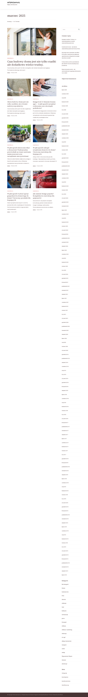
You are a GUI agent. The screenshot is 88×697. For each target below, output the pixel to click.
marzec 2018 (65, 410)
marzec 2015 (65, 542)
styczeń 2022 (65, 274)
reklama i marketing (67, 629)
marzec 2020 (65, 346)
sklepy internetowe (66, 641)
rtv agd (63, 637)
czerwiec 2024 (65, 178)
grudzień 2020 (65, 322)
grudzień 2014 (65, 554)
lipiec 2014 (64, 574)
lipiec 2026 (64, 89)
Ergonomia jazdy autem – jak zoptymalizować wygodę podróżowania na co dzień (71, 71)
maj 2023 (64, 218)
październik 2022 (66, 238)
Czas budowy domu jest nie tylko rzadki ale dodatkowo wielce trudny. (31, 63)
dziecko (64, 599)
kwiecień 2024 (65, 186)
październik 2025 (66, 125)
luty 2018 (64, 414)
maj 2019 (64, 370)
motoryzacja (65, 614)
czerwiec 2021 (65, 302)
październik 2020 (66, 326)
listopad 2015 (65, 510)
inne (63, 607)
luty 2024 (64, 194)
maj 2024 (64, 182)
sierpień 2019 (65, 362)
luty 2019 (64, 374)
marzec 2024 (65, 190)
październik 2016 (66, 466)
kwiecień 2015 (65, 538)
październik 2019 (66, 358)
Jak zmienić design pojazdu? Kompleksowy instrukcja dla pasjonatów (43, 196)
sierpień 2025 (65, 133)
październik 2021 (66, 286)
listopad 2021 (65, 282)
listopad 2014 (65, 558)
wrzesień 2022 (65, 242)
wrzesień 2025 (65, 129)
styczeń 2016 (65, 502)
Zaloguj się (64, 673)
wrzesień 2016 (65, 470)
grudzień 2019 (65, 354)
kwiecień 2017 (65, 446)
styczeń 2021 (65, 318)
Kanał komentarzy (66, 681)
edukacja (64, 603)
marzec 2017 (65, 450)
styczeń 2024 (65, 198)
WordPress (60, 694)
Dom (63, 595)
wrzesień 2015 (65, 518)
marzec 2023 (65, 226)
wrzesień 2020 (65, 330)
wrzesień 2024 (65, 170)
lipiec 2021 (64, 298)
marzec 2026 (65, 105)
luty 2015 (64, 546)
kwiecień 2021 (65, 306)
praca (63, 618)
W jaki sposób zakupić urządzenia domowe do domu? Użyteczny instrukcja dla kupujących (44, 151)
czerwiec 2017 (65, 442)
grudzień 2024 (65, 158)
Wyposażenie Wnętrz (67, 656)
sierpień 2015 (65, 522)
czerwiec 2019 (65, 366)
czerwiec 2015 (65, 530)
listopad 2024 (65, 162)
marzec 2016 (65, 494)
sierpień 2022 (65, 246)
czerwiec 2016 (65, 482)
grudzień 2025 (65, 117)
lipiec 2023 (64, 210)
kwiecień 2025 (65, 146)
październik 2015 (66, 514)
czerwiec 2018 (65, 398)
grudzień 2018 (65, 382)
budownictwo (65, 592)
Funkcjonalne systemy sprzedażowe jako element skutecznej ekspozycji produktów (70, 63)
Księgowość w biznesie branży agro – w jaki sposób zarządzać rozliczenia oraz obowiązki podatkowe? (44, 105)
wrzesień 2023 (65, 206)
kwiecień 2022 (65, 262)
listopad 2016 (65, 462)
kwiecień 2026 (65, 101)
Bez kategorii (65, 584)
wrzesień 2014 (65, 566)
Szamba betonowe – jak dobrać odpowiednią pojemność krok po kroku (71, 47)
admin (8, 72)
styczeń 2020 (65, 350)
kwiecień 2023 (65, 222)
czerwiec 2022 (65, 254)
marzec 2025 (65, 149)
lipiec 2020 (64, 338)
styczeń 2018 (65, 418)
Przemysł (64, 622)
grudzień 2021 (65, 278)
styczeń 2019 (65, 378)
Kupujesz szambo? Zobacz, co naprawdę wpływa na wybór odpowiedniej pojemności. (69, 41)
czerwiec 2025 (65, 137)
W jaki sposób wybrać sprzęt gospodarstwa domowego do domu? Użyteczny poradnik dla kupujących (18, 197)
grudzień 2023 (65, 202)
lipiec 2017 (64, 438)
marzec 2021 (65, 310)
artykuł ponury (13, 2)
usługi (63, 652)
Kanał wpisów (65, 677)
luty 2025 (64, 154)
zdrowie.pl (10, 58)
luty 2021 (64, 314)
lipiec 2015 (64, 526)
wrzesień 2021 (65, 290)
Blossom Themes (48, 694)
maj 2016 (64, 486)
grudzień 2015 (65, 506)
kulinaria (64, 610)
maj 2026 (64, 97)
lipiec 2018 (64, 394)
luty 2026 (64, 109)
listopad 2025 (65, 121)
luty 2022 (64, 270)
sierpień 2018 (65, 390)
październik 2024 (66, 166)
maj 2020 (64, 342)
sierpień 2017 (65, 434)
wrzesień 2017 (65, 430)
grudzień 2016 (65, 458)
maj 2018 (64, 402)
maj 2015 (64, 534)
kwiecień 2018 (65, 406)
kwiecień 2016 (65, 490)
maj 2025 (64, 141)
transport (64, 645)
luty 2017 (64, 454)
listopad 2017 (65, 422)
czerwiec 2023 (65, 214)
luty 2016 (64, 498)
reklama (64, 626)
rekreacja (64, 633)
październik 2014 (66, 562)
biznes (63, 588)
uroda (63, 648)
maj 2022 (64, 258)
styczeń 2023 (65, 230)
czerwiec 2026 (65, 93)
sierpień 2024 (65, 174)
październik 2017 (66, 426)
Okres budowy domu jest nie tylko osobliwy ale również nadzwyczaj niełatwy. (18, 104)
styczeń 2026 (65, 113)
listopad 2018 (65, 386)
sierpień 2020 (65, 334)
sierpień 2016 (65, 474)
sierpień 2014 (65, 570)
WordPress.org (65, 685)
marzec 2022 (65, 266)
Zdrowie (64, 660)
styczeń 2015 (65, 550)
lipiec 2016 (64, 478)
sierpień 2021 (65, 294)
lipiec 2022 (64, 250)
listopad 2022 (65, 234)
